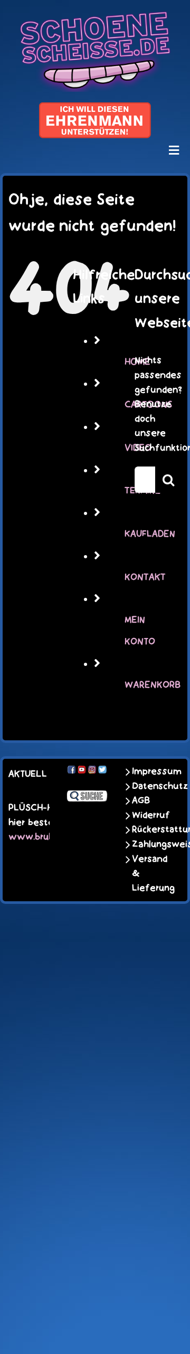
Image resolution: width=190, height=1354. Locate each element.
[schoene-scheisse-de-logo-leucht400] (95, 17)
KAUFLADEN (150, 534)
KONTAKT (145, 577)
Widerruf (149, 815)
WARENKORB (152, 685)
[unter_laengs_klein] (95, 109)
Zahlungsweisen (149, 844)
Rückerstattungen (149, 829)
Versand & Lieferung (149, 873)
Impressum (149, 771)
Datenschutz (149, 786)
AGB (141, 800)
